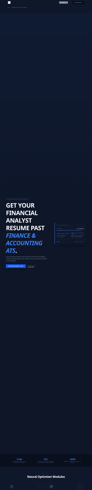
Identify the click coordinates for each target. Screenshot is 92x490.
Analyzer (32, 2)
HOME (8, 7)
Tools (38, 2)
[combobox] (63, 2)
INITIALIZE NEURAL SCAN (15, 266)
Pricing (43, 2)
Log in (70, 2)
